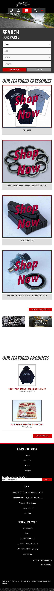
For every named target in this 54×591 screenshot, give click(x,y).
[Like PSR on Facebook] (15, 570)
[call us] (11, 10)
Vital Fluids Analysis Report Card (27, 424)
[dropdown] (42, 10)
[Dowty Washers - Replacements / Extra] (27, 161)
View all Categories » (40, 309)
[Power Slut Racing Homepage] (23, 4)
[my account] (18, 10)
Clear (39, 69)
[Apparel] (27, 106)
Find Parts (14, 69)
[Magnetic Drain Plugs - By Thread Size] (27, 271)
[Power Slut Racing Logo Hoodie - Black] (27, 375)
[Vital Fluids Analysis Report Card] (27, 410)
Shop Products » (42, 436)
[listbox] (27, 44)
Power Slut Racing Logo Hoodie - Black (27, 389)
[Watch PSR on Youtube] (36, 570)
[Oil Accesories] (27, 216)
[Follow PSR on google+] (22, 570)
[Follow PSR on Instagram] (29, 570)
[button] (35, 10)
